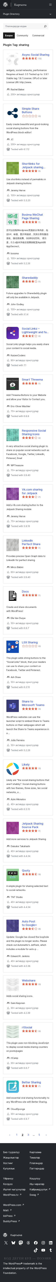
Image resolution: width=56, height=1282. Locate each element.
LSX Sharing (30, 642)
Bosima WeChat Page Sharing (32, 216)
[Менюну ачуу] (51, 4)
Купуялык (9, 1168)
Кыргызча (16, 1235)
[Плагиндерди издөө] (45, 26)
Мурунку (10, 1135)
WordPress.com (13, 1204)
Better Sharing (31, 1082)
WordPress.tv (12, 1194)
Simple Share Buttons (30, 110)
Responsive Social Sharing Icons (34, 432)
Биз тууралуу (11, 1152)
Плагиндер (36, 1163)
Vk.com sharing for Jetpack (32, 491)
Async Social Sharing (35, 54)
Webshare (28, 980)
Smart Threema (32, 379)
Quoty (26, 870)
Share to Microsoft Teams (33, 703)
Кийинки (46, 1135)
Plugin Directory (11, 14)
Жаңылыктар (11, 1157)
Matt (7, 1210)
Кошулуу (35, 1178)
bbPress (9, 1215)
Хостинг (8, 1163)
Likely (26, 764)
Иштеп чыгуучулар (14, 1189)
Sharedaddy (30, 277)
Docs (25, 591)
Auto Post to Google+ (29, 923)
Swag (34, 1194)
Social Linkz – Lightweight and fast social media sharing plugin (35, 330)
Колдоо (8, 1184)
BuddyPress (11, 1221)
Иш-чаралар (37, 1184)
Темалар (35, 1157)
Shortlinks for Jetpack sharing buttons (32, 165)
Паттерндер (37, 1168)
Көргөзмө (35, 1152)
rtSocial (27, 1027)
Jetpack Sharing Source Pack (32, 825)
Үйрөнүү (8, 1178)
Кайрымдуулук (40, 1189)
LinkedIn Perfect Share (31, 542)
